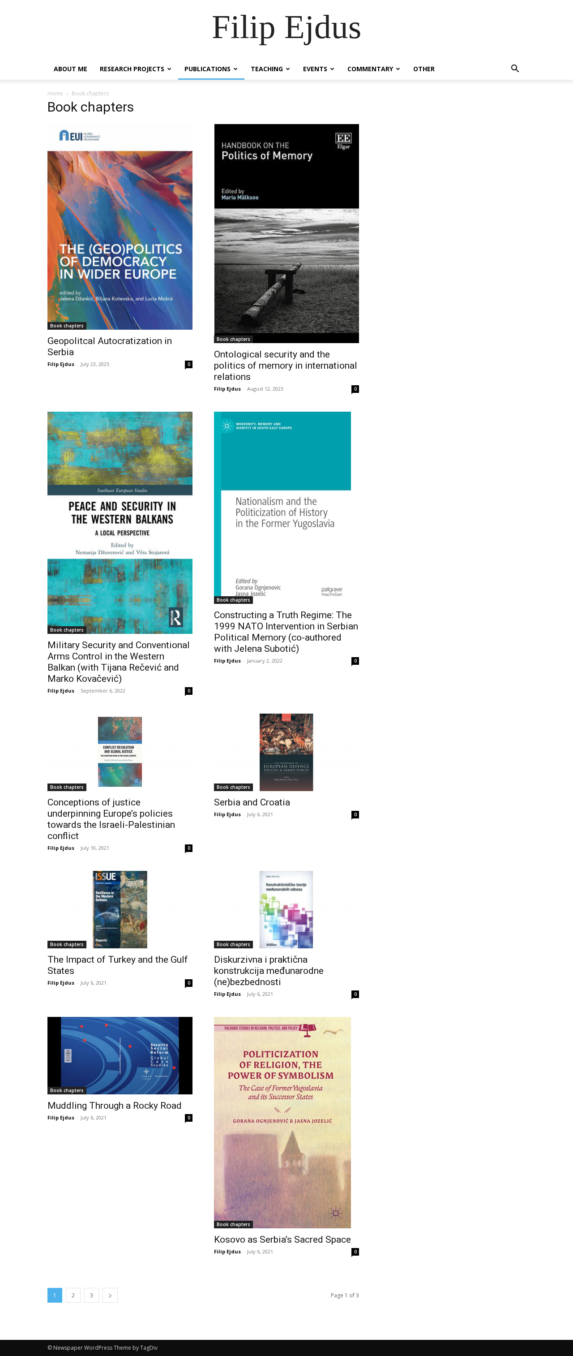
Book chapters (67, 326)
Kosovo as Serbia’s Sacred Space (282, 1239)
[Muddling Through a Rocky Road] (119, 1055)
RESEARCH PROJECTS (132, 69)
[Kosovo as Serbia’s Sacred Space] (286, 1122)
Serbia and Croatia (252, 802)
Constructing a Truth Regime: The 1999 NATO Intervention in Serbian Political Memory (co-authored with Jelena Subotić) (286, 632)
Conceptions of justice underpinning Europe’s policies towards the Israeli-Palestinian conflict (111, 819)
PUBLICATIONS (207, 69)
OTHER (424, 69)
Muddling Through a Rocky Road (114, 1105)
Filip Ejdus (60, 364)
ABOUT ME (70, 69)
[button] (515, 69)
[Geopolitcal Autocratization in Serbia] (119, 227)
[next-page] (110, 1295)
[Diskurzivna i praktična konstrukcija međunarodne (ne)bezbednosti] (286, 909)
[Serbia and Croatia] (286, 752)
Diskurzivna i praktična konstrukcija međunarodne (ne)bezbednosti (269, 970)
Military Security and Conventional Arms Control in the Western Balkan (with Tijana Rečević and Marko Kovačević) (118, 662)
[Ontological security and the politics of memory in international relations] (286, 233)
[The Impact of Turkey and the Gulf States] (119, 909)
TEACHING (267, 69)
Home (55, 93)
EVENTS (315, 69)
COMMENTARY (370, 69)
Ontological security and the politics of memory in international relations (285, 365)
